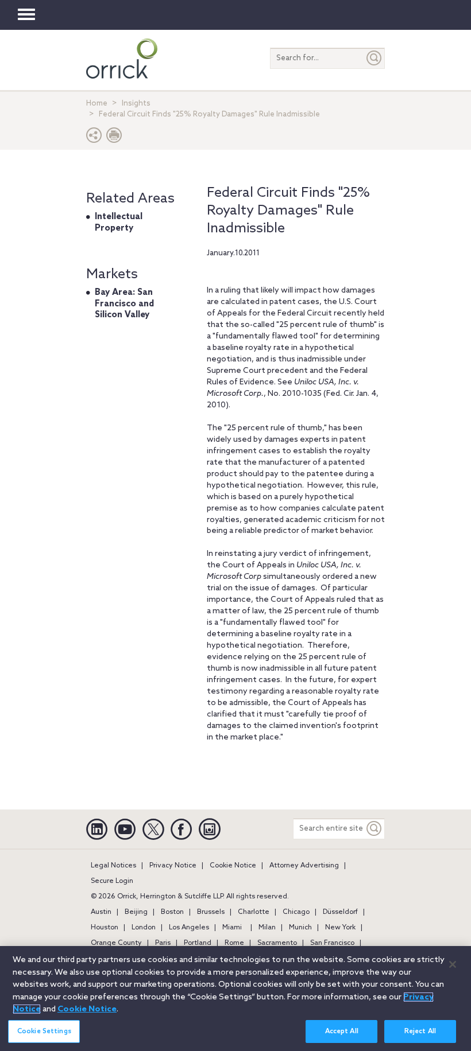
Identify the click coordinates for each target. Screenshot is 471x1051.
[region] (235, 998)
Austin (101, 912)
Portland (197, 943)
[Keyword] (374, 828)
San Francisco (332, 943)
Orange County (116, 943)
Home (96, 103)
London (144, 928)
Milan (267, 928)
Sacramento (277, 943)
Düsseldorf (340, 912)
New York (340, 928)
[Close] (452, 964)
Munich (300, 928)
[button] (94, 138)
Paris (163, 943)
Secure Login (112, 881)
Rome (234, 943)
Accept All (341, 1031)
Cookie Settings (44, 1031)
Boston (172, 912)
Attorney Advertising (304, 866)
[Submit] (374, 58)
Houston (104, 928)
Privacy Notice (172, 866)
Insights (136, 103)
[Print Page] (114, 138)
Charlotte (253, 912)
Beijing (136, 912)
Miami (232, 928)
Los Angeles (189, 928)
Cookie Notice (233, 866)
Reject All (420, 1031)
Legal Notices (113, 866)
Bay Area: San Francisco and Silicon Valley (124, 303)
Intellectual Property (118, 222)
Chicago (296, 912)
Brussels (211, 912)
